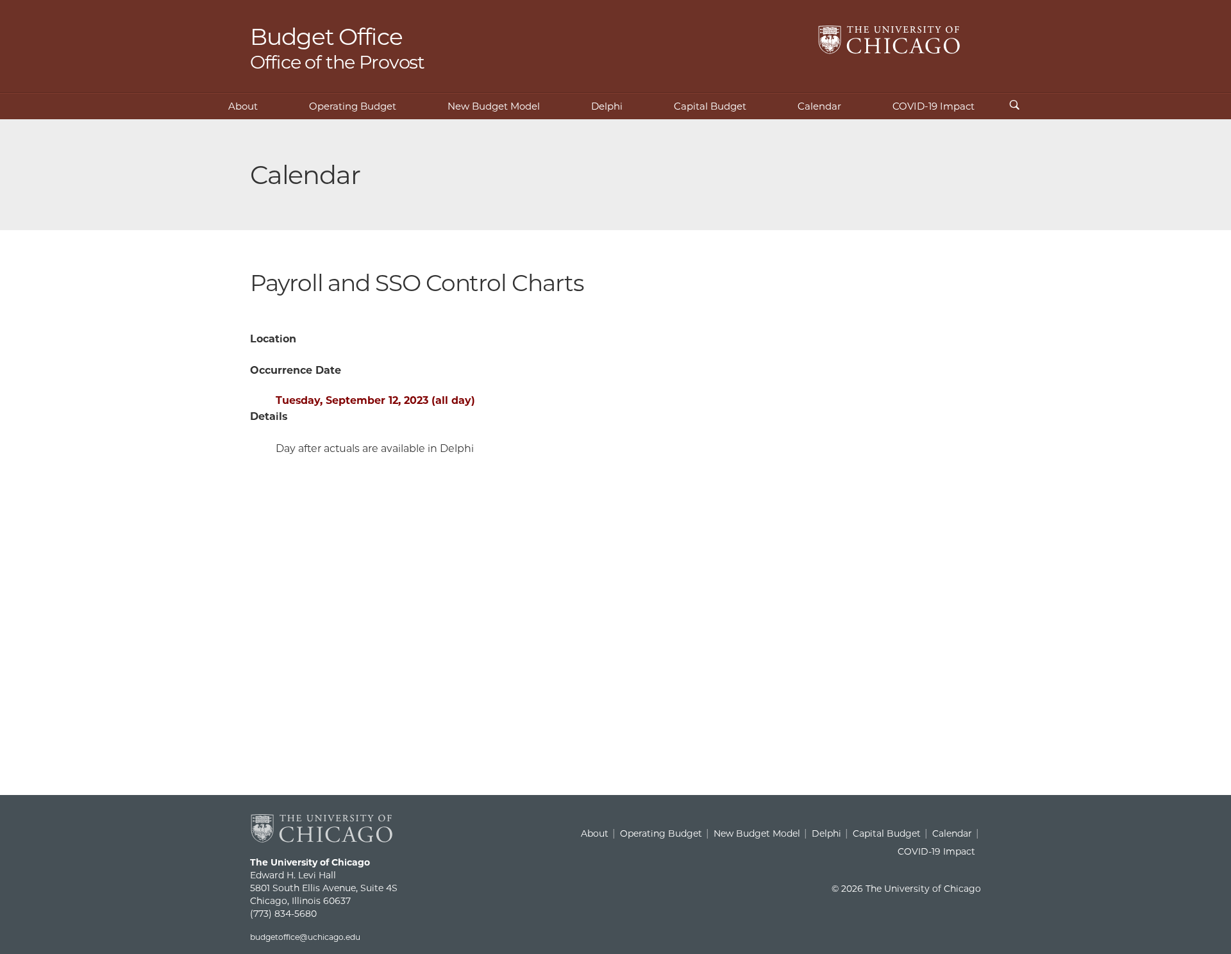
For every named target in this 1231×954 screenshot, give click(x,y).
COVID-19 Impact (933, 106)
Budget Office (337, 47)
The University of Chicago (889, 40)
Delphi (607, 106)
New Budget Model (494, 106)
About (243, 106)
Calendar (819, 106)
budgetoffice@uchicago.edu (305, 937)
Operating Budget (352, 106)
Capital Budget (710, 106)
